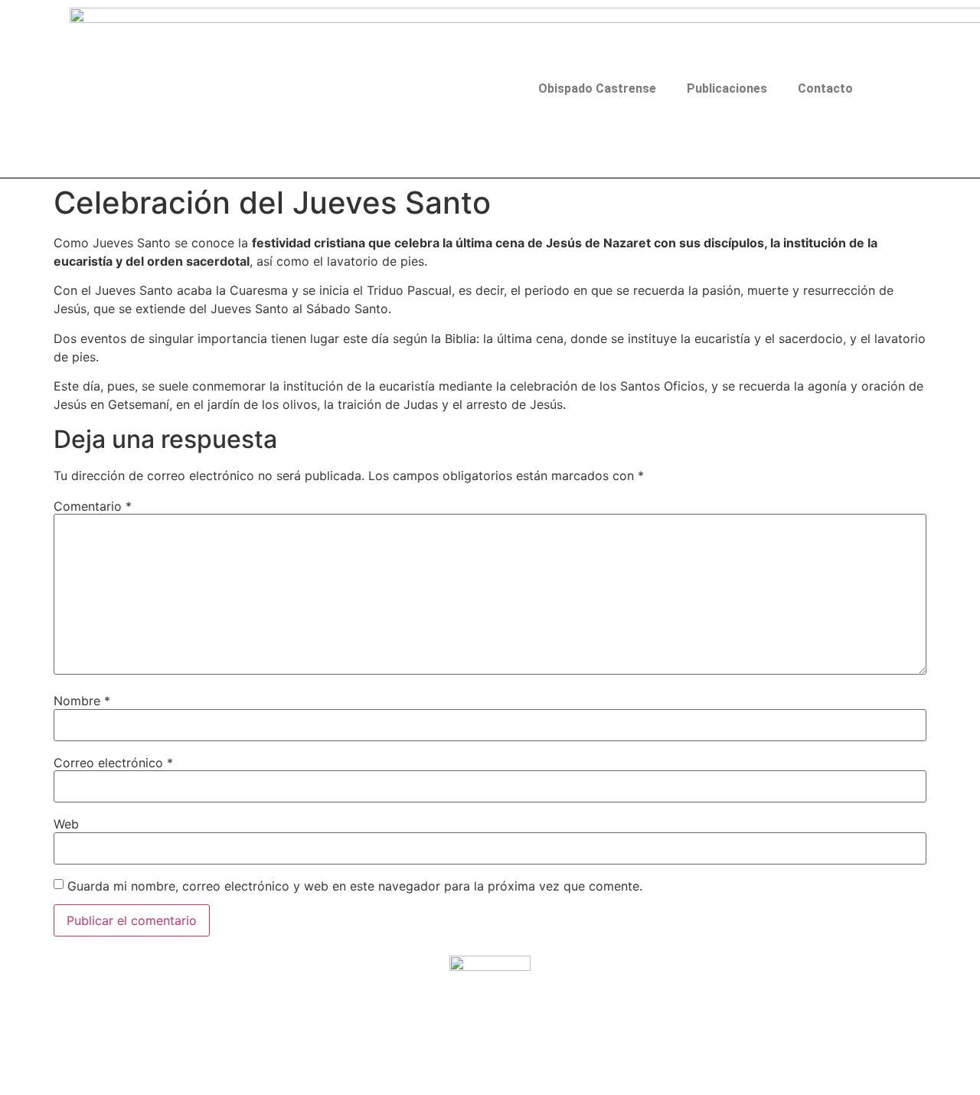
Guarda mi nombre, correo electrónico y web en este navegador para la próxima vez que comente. (354, 886)
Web (66, 824)
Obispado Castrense (597, 88)
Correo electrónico (113, 763)
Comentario (93, 506)
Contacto (825, 88)
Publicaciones (727, 88)
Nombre (82, 701)
